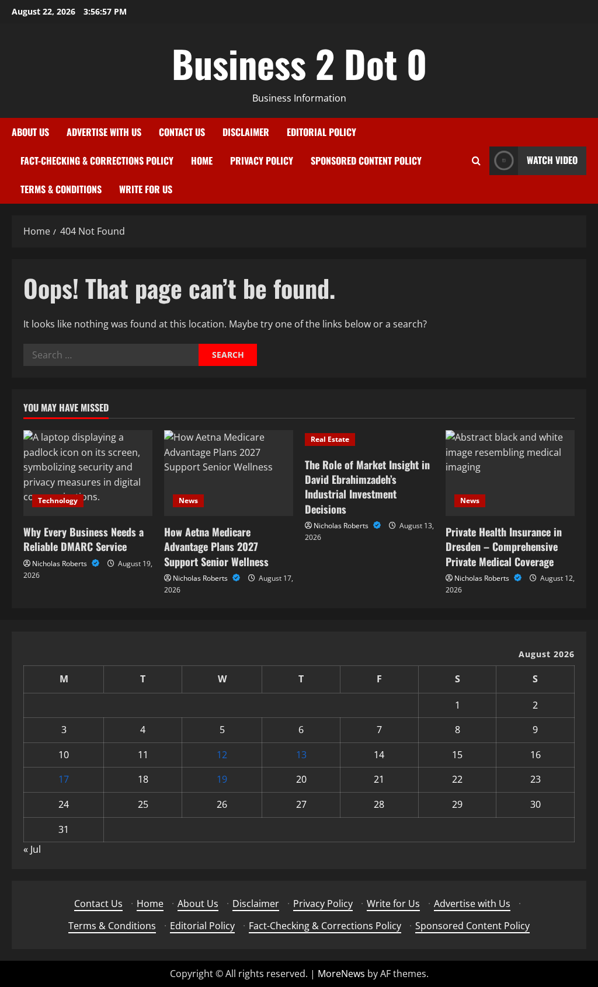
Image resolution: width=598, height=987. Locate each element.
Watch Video (552, 160)
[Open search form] (476, 160)
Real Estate (330, 439)
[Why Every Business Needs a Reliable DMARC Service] (87, 473)
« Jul (32, 849)
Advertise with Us (104, 132)
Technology (58, 500)
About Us (30, 132)
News (188, 500)
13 (301, 754)
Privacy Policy (261, 161)
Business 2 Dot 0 (299, 63)
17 (63, 779)
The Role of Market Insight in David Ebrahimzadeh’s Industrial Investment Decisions (367, 487)
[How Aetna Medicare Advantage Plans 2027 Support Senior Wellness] (228, 473)
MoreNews (341, 973)
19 (222, 779)
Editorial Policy (321, 132)
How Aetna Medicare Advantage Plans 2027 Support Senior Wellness (216, 546)
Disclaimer (245, 132)
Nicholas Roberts (60, 564)
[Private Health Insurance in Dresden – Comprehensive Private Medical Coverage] (510, 473)
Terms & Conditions (61, 189)
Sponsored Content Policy (366, 161)
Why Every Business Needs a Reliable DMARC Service (83, 539)
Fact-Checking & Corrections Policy (96, 161)
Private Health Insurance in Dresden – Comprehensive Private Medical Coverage (504, 546)
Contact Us (182, 132)
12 (222, 754)
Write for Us (145, 189)
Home (202, 161)
